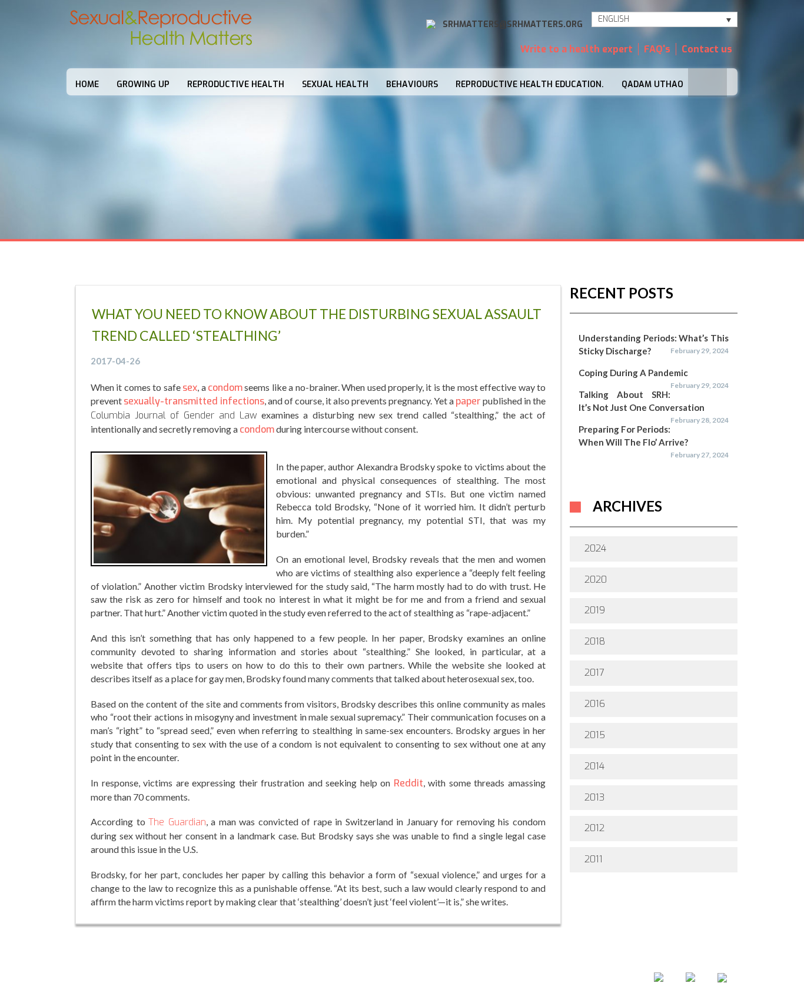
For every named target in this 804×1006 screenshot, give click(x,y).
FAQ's (657, 49)
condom (225, 387)
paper (468, 401)
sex (189, 387)
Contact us (707, 49)
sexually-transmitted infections (194, 401)
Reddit (408, 783)
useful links (529, 981)
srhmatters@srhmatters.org (513, 24)
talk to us (455, 981)
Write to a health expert (576, 49)
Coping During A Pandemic (633, 372)
